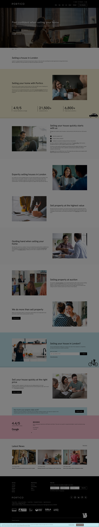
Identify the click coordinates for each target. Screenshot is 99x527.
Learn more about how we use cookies (23, 525)
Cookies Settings (71, 524)
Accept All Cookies (80, 524)
